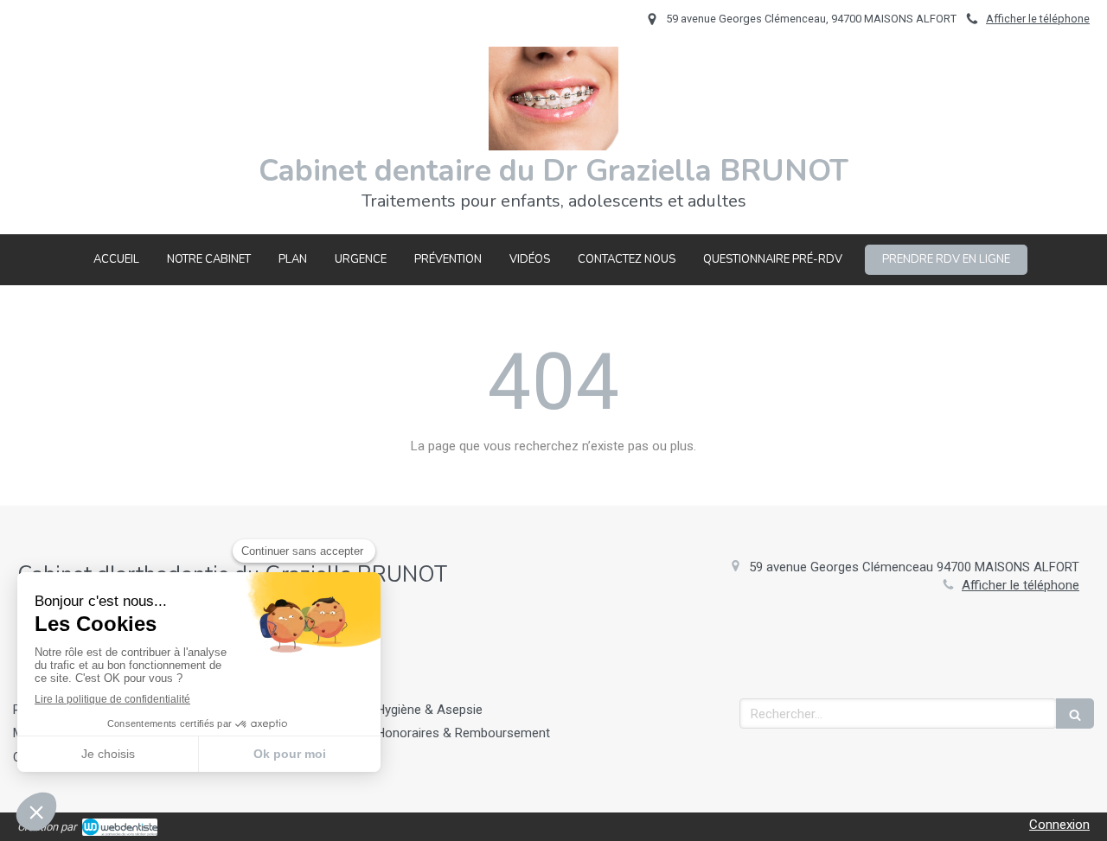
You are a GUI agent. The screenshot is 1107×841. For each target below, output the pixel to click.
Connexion (1059, 824)
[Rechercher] (1075, 713)
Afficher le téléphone (1038, 18)
